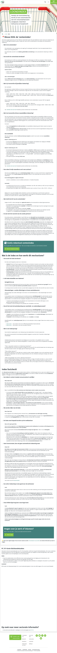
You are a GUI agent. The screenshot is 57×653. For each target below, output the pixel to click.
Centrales (31, 641)
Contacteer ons (24, 636)
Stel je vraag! (10, 534)
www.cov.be (9, 323)
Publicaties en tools (24, 644)
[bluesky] (41, 638)
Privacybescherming (36, 649)
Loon (6, 34)
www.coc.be (9, 325)
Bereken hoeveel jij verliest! (12, 248)
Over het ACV (31, 636)
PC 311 (32, 630)
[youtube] (39, 635)
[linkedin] (45, 635)
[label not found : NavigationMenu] (48, 2)
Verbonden (31, 639)
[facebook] (37, 635)
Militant (30, 643)
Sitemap (29, 649)
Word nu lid (54, 2)
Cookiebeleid (24, 649)
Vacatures (24, 641)
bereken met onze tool (12, 109)
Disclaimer (19, 649)
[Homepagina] (2, 34)
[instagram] (42, 635)
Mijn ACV (24, 639)
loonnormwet (16, 480)
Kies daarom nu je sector (34, 540)
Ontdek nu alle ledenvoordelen (16, 637)
